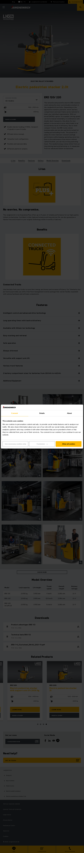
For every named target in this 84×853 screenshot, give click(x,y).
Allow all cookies (68, 444)
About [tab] (69, 413)
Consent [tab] (14, 413)
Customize (41, 444)
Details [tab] (42, 413)
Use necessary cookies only (15, 444)
